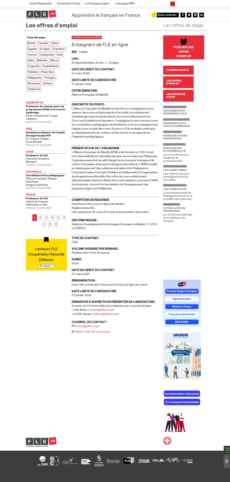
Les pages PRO (125, 3)
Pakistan (33, 72)
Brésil (31, 43)
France (32, 54)
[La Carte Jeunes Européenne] (54, 460)
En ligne (45, 49)
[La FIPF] (43, 460)
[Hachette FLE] (113, 460)
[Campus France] (158, 460)
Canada (43, 43)
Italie (31, 60)
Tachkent (45, 112)
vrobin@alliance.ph (102, 310)
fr (172, 4)
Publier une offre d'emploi (184, 52)
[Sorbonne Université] (99, 460)
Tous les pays (36, 37)
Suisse (47, 83)
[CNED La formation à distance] (85, 460)
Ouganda (33, 66)
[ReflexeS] (172, 460)
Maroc (55, 60)
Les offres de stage (183, 25)
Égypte (32, 49)
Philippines (34, 77)
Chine (55, 43)
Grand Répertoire (41, 3)
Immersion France (68, 3)
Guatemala (47, 54)
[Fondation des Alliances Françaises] (69, 460)
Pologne (50, 77)
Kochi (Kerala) (45, 137)
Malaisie (42, 60)
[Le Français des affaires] (187, 460)
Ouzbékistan (51, 66)
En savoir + (46, 266)
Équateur (59, 49)
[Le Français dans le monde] (144, 460)
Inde (60, 54)
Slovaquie (34, 83)
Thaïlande (34, 89)
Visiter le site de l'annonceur (92, 331)
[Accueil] (41, 14)
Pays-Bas (48, 72)
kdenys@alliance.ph (106, 314)
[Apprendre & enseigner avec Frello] (129, 460)
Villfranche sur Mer (38, 201)
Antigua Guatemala (45, 180)
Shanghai (38, 158)
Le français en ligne (97, 3)
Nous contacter (167, 15)
